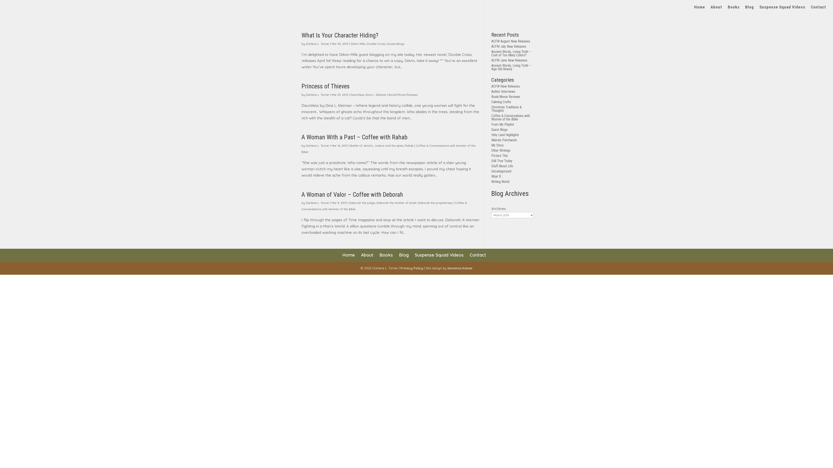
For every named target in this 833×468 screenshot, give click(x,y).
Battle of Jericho (361, 145)
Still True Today (501, 161)
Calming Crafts (501, 102)
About (716, 8)
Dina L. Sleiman (376, 94)
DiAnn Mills (358, 44)
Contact (818, 8)
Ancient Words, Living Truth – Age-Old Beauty (511, 67)
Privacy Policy (411, 268)
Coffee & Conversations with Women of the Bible (510, 117)
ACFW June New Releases (509, 60)
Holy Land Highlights (505, 135)
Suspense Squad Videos (782, 8)
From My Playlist (502, 124)
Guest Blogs (395, 44)
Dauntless (357, 94)
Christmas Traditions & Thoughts (506, 109)
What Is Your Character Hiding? (340, 35)
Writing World (500, 182)
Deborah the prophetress (435, 203)
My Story (497, 145)
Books (734, 8)
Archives (498, 208)
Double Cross (376, 44)
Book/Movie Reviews (403, 94)
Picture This (499, 156)
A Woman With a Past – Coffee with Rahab (354, 137)
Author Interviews (503, 91)
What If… (497, 176)
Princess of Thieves (326, 86)
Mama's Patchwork (504, 140)
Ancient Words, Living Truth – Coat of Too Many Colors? (511, 53)
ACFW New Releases (505, 86)
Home (699, 8)
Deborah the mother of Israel (396, 203)
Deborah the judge (362, 203)
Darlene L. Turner (317, 44)
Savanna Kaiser (460, 268)
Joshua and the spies (389, 145)
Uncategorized (501, 171)
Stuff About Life (502, 166)
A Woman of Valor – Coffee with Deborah (352, 194)
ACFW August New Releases (510, 41)
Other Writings (500, 150)
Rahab (409, 145)
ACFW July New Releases (508, 46)
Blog (749, 8)
